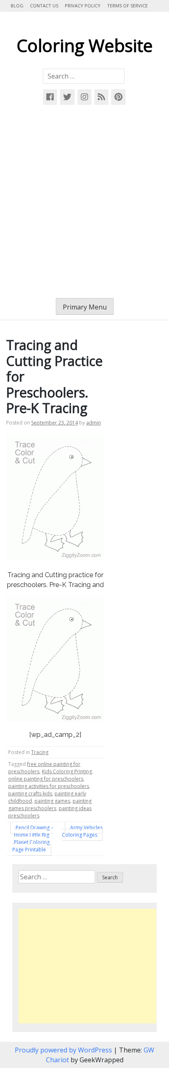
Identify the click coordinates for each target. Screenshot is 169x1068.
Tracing (39, 752)
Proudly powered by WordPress (64, 1049)
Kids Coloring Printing (67, 771)
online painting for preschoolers (45, 778)
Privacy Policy (82, 5)
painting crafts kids (30, 793)
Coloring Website (84, 45)
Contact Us (44, 5)
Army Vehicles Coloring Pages (82, 831)
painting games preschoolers (49, 804)
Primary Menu (85, 307)
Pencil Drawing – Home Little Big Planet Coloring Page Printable (32, 838)
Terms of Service (127, 5)
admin (93, 422)
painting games (52, 800)
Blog (17, 5)
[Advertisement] (84, 201)
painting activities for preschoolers (48, 786)
